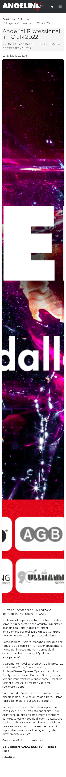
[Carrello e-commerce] (51, 6)
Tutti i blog (9, 19)
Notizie (24, 19)
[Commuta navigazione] (60, 6)
